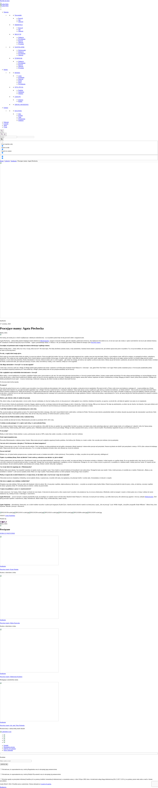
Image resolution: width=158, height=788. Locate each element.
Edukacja (21, 37)
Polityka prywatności (10, 748)
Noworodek (18, 15)
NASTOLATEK (19, 47)
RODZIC (17, 72)
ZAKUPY (18, 96)
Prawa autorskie (8, 750)
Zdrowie (20, 21)
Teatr (19, 117)
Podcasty (6, 122)
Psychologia (21, 39)
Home (2, 161)
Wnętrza (20, 93)
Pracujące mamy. (96, 342)
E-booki (6, 124)
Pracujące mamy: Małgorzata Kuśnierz (11, 676)
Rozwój (20, 18)
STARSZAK (18, 58)
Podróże (20, 90)
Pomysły (20, 79)
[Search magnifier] (1, 139)
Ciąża (20, 76)
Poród (20, 81)
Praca (19, 82)
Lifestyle (7, 161)
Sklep (5, 125)
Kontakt (6, 745)
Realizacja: (3, 787)
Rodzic (6, 69)
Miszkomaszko (44, 341)
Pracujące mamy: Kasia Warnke (9, 569)
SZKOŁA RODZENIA (22, 104)
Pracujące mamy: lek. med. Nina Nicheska (12, 725)
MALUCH (18, 34)
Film (19, 114)
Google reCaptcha (46, 784)
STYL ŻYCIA (19, 87)
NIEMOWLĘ (19, 25)
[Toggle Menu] (0, 9)
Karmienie (21, 77)
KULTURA (18, 111)
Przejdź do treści (5, 1)
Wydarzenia (21, 119)
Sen (19, 20)
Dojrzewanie (22, 50)
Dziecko (6, 12)
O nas (5, 127)
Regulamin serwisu (9, 747)
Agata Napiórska (10, 515)
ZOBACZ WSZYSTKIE (7, 533)
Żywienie (21, 44)
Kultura (6, 107)
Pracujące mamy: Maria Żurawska (10, 623)
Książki (20, 115)
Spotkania (21, 92)
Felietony (21, 120)
